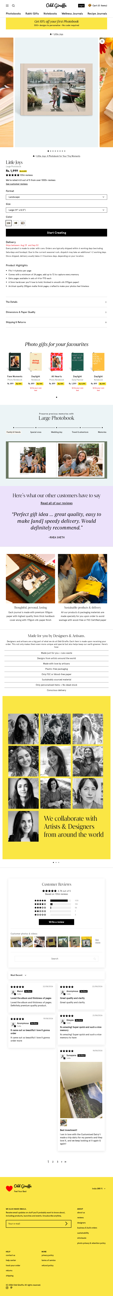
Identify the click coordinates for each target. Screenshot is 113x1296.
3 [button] (57, 1161)
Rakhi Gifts (32, 13)
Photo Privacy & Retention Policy (91, 1243)
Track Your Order (13, 1265)
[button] (13, 175)
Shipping (9, 1276)
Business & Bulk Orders (87, 1228)
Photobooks (13, 13)
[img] (17, 987)
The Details (11, 301)
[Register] (66, 1224)
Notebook (35, 380)
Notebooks (50, 13)
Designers (81, 1223)
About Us (81, 1212)
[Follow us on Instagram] (7, 1288)
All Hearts (56, 376)
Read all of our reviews (57, 503)
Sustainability (83, 1233)
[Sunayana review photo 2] (63, 1122)
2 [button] (53, 1161)
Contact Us (10, 1255)
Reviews (80, 1217)
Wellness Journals (72, 13)
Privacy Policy (48, 1255)
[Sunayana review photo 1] (81, 1090)
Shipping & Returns (16, 322)
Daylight (35, 376)
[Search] (14, 5)
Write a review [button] (56, 922)
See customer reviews (17, 184)
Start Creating (56, 232)
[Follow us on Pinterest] (11, 1288)
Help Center (11, 1260)
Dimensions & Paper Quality (20, 312)
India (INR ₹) (97, 1189)
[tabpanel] (14, 367)
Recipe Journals (97, 13)
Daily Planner (77, 380)
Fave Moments (15, 376)
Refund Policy (47, 1265)
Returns (9, 1270)
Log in (81, 6)
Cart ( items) (100, 5)
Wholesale (81, 1238)
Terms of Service (48, 1260)
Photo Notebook (15, 380)
